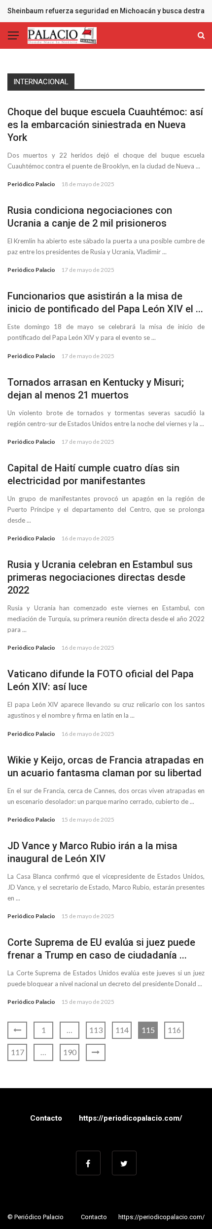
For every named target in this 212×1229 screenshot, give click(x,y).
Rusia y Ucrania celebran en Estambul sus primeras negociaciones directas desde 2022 (100, 577)
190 (69, 1052)
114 (122, 1029)
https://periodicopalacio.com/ (130, 1118)
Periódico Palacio (31, 184)
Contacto (46, 1118)
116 (174, 1029)
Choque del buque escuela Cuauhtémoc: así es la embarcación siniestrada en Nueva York (105, 124)
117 (17, 1052)
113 (96, 1029)
